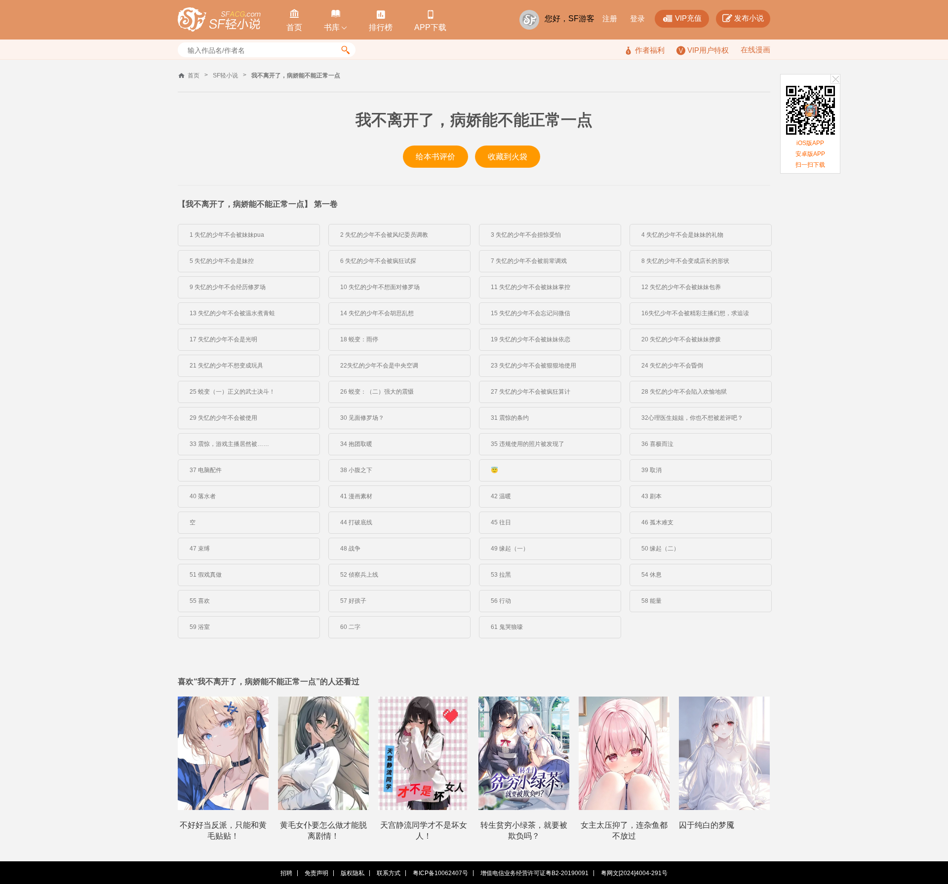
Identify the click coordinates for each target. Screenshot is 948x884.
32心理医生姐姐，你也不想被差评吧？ (692, 417)
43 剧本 (651, 496)
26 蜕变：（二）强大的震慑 (377, 391)
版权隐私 (352, 873)
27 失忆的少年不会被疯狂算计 (530, 391)
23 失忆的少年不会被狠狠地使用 (533, 365)
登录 (637, 18)
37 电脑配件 (206, 470)
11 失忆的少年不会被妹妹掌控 (530, 287)
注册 (609, 18)
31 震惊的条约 (510, 417)
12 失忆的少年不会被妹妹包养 (681, 287)
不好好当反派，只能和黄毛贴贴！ (223, 830)
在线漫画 (755, 49)
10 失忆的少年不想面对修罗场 (380, 287)
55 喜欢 (200, 600)
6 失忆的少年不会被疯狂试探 (378, 261)
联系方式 (388, 873)
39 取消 (651, 470)
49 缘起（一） (510, 548)
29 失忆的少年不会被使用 (223, 417)
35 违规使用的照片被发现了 (527, 444)
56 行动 (501, 600)
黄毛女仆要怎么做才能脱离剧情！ (323, 830)
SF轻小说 (225, 75)
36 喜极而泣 (657, 444)
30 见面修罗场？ (362, 417)
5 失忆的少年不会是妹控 (222, 261)
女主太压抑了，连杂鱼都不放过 (624, 830)
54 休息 (651, 574)
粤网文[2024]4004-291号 (634, 873)
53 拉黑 (501, 574)
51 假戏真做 (206, 574)
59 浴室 (200, 627)
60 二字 (350, 627)
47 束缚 (200, 548)
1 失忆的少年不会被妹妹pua (227, 234)
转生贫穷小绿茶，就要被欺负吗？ (523, 830)
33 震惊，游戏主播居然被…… (229, 444)
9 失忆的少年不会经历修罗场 (228, 287)
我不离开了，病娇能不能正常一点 (295, 75)
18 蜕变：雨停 (359, 339)
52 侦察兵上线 (359, 574)
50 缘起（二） (660, 548)
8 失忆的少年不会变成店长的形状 (685, 261)
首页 (193, 75)
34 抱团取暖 (356, 444)
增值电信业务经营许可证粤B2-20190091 (534, 873)
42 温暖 (501, 496)
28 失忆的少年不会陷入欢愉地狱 (684, 391)
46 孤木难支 (657, 522)
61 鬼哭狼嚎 (507, 627)
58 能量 (651, 600)
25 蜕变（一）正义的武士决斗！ (232, 391)
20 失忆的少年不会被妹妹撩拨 (681, 339)
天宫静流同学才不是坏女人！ (423, 830)
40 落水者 (203, 496)
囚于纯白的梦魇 (706, 825)
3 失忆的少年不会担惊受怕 (526, 234)
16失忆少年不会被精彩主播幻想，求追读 (695, 313)
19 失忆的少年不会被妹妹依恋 (530, 339)
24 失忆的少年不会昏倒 (672, 365)
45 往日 (501, 522)
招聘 (286, 873)
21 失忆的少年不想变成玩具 (226, 365)
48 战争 (350, 548)
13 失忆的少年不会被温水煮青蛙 (232, 313)
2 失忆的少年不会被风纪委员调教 (384, 234)
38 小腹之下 (356, 470)
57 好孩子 (353, 600)
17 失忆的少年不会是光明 (223, 339)
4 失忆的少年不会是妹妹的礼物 (682, 234)
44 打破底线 (356, 522)
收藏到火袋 (507, 156)
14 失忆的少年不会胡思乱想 (377, 313)
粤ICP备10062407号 (440, 873)
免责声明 (316, 873)
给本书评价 (435, 156)
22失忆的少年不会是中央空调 (379, 365)
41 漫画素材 (356, 496)
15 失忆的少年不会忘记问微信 (530, 313)
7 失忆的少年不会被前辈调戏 (529, 261)
